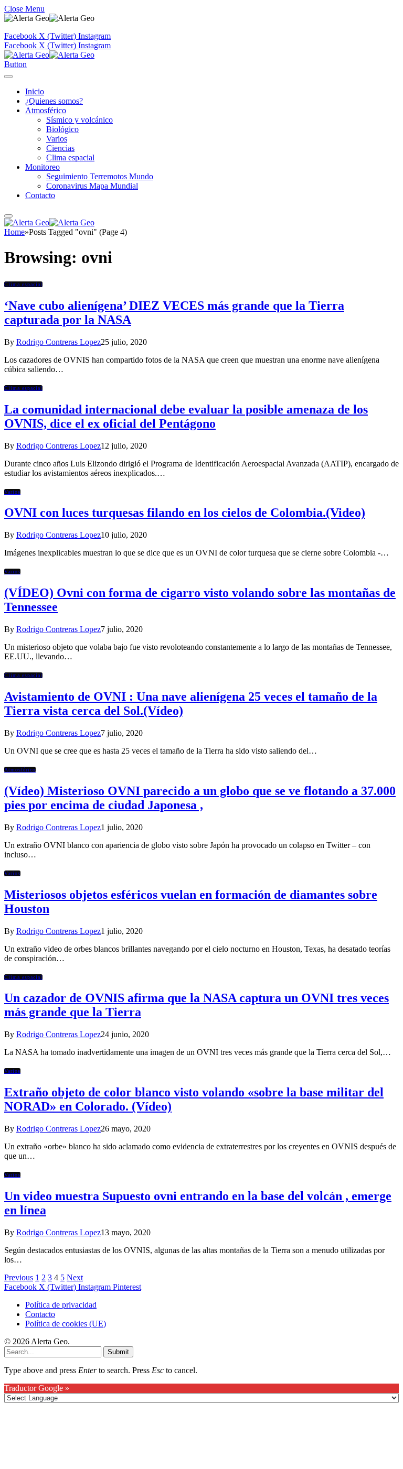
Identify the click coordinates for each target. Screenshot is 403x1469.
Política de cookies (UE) (65, 1323)
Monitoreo (42, 166)
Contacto (40, 195)
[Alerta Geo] (49, 54)
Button (15, 64)
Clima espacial (70, 157)
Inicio (34, 91)
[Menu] (8, 76)
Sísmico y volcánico (79, 119)
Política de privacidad (61, 1304)
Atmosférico (45, 110)
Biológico (62, 129)
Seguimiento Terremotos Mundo (99, 176)
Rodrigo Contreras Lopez (58, 342)
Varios (56, 138)
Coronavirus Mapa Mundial (92, 185)
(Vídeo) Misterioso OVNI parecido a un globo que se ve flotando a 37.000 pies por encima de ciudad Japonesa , (200, 798)
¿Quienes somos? (54, 100)
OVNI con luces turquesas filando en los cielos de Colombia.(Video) (184, 512)
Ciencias (60, 148)
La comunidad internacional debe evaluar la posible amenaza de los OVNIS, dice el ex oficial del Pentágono (186, 416)
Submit (118, 1352)
